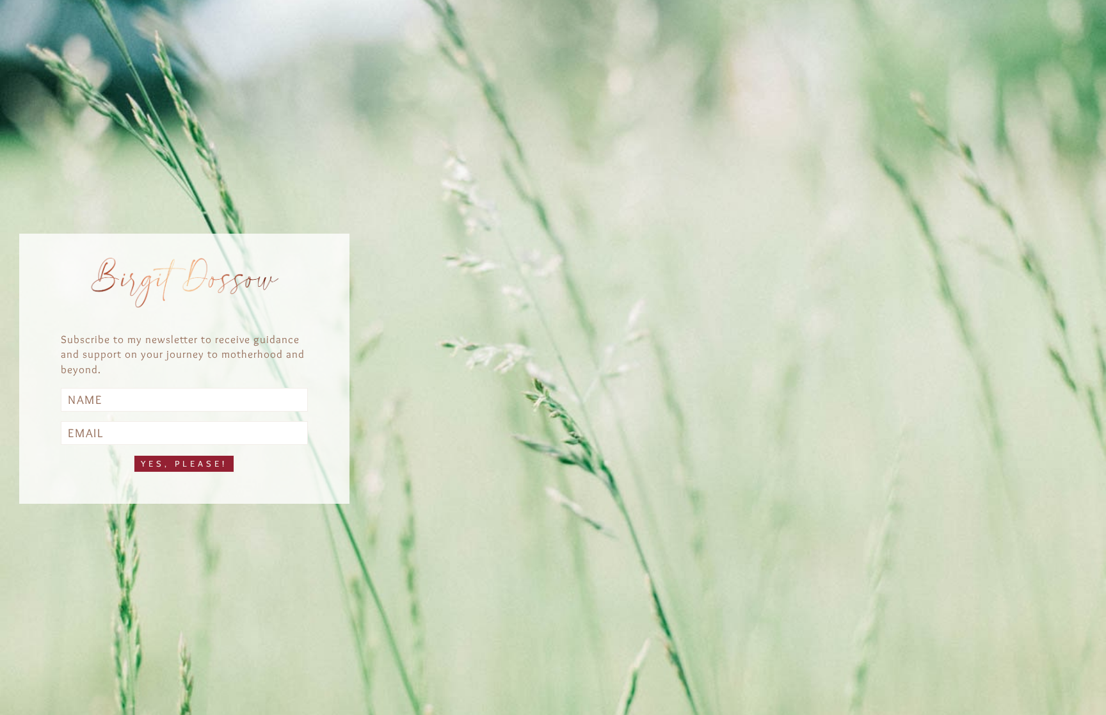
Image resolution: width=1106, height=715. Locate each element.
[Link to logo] (184, 283)
